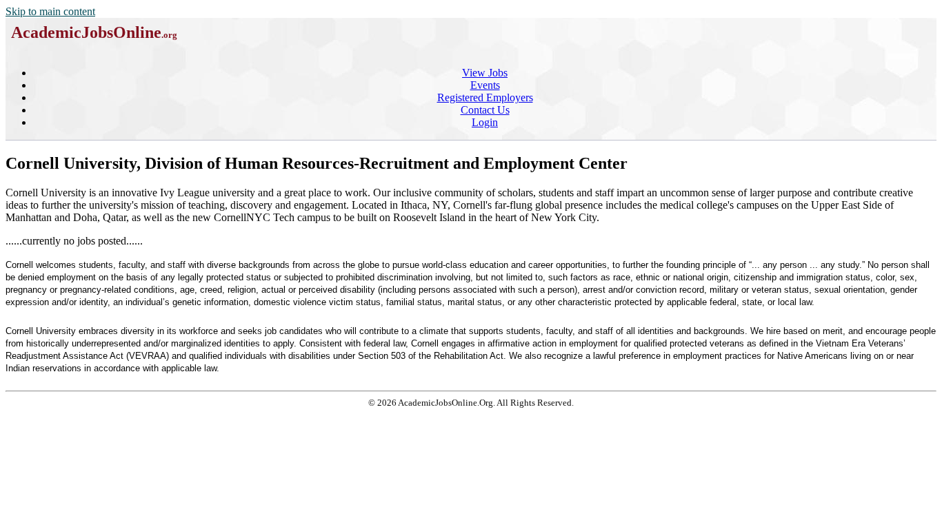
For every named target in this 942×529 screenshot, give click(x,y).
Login (485, 122)
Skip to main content (50, 11)
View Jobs (485, 73)
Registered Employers (485, 97)
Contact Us (485, 110)
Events (485, 85)
